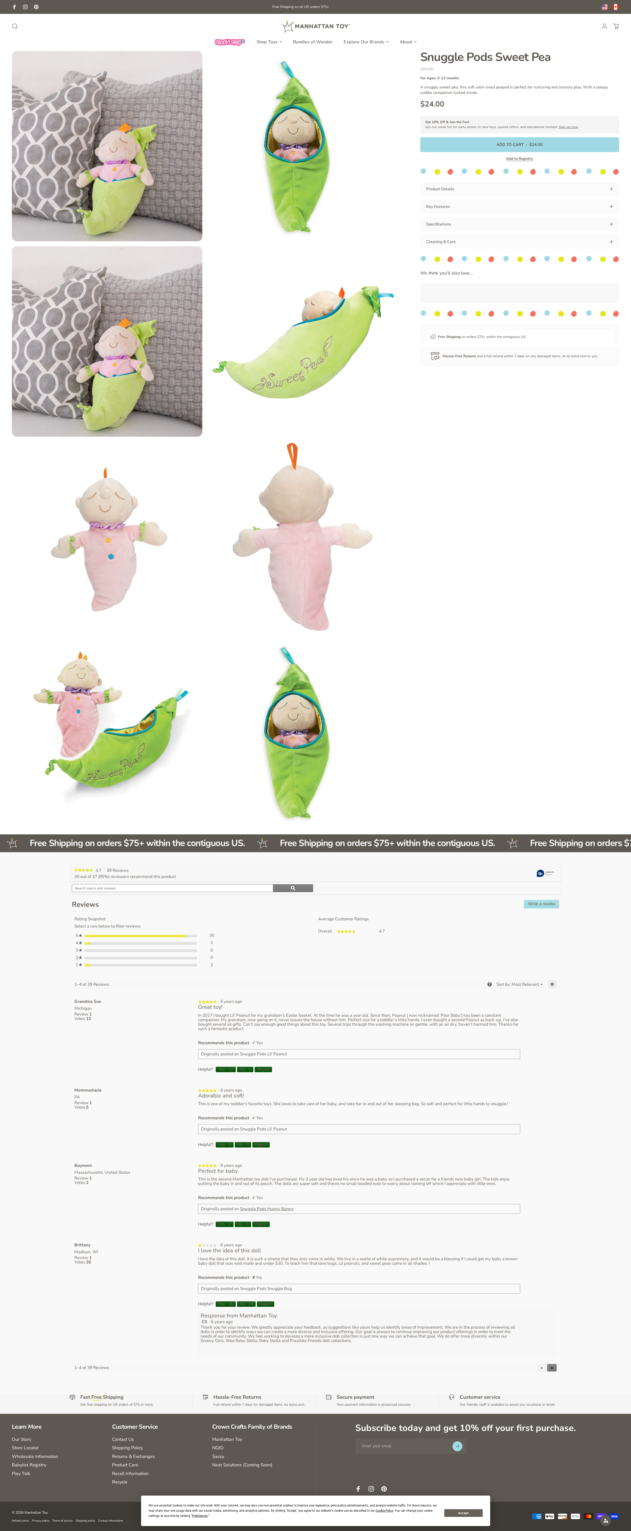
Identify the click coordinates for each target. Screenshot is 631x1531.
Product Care (125, 1465)
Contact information (110, 1521)
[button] (552, 1367)
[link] (83, 870)
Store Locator (25, 1448)
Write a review (543, 905)
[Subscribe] (457, 1446)
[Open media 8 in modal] (302, 732)
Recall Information (130, 1473)
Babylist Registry (29, 1465)
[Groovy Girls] (230, 42)
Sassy (218, 1456)
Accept (463, 1513)
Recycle (119, 1482)
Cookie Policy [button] (384, 1510)
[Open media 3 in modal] (107, 341)
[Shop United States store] (604, 6)
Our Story (21, 1439)
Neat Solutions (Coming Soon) (242, 1465)
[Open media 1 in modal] (107, 146)
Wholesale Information (35, 1456)
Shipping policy (85, 1521)
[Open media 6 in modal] (302, 537)
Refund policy (20, 1521)
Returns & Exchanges (133, 1456)
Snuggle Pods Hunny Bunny (267, 1209)
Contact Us (123, 1439)
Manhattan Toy (227, 1439)
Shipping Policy (127, 1448)
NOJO (218, 1448)
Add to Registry (519, 158)
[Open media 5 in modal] (107, 537)
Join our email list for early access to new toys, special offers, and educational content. (501, 124)
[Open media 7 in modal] (107, 732)
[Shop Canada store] (615, 6)
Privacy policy (40, 1521)
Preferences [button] (200, 1516)
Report (263, 1069)
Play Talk (21, 1473)
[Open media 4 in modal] (302, 341)
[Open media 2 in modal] (302, 146)
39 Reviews (119, 870)
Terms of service (62, 1521)
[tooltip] (547, 874)
